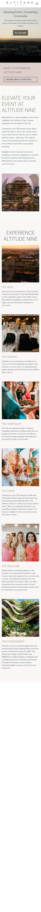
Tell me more (20, 33)
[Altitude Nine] (19, 3)
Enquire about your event (19, 79)
